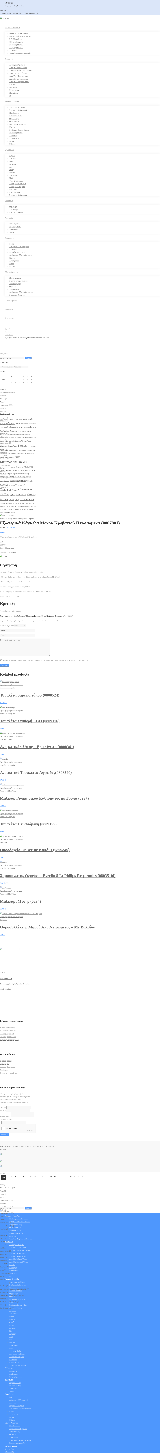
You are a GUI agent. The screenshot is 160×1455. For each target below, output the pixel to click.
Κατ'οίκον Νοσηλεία (7, 519)
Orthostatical (3, 1273)
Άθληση (4, 419)
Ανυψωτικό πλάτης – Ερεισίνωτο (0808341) (37, 747)
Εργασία (9, 441)
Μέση (17, 457)
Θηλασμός (26, 441)
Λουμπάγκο (9, 457)
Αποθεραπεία (27, 419)
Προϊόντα (8, 332)
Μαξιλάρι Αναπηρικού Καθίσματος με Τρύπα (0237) (44, 798)
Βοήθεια (10, 427)
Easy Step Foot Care (5, 1223)
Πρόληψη (21, 480)
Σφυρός (30, 481)
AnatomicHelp (4, 405)
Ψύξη (13, 512)
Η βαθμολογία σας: (7, 626)
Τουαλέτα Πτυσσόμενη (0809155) (28, 824)
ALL (3, 379)
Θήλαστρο (17, 441)
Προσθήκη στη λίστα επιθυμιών (11, 685)
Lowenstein (3, 1245)
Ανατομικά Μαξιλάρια (8, 791)
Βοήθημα (17, 427)
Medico (2, 1254)
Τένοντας (12, 485)
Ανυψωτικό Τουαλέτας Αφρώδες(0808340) (36, 772)
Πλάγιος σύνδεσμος (6, 470)
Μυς (24, 461)
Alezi (1, 396)
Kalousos (2, 1235)
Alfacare (2, 399)
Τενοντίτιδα (20, 485)
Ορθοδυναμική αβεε (5, 1308)
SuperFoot (3, 1286)
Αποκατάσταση (7, 423)
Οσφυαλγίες (27, 466)
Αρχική (7, 329)
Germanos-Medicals (5, 1226)
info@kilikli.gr (5, 989)
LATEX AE (3, 1238)
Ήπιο (16, 419)
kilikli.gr (3, 10)
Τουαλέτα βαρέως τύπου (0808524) (29, 695)
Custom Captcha (6, 1119)
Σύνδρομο (4, 485)
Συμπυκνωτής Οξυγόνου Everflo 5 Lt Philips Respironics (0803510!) (57, 875)
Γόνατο (33, 427)
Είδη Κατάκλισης (6, 739)
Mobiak (2, 1257)
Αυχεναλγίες (32, 423)
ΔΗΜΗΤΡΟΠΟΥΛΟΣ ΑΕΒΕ (8, 1302)
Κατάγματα (4, 450)
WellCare (2, 1292)
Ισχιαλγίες (13, 446)
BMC (1, 411)
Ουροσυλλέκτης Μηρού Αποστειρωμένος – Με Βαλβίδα (47, 927)
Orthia (2, 1270)
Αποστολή (4, 1135)
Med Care (3, 1248)
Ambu (2, 402)
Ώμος (20, 419)
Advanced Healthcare (6, 392)
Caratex (2, 1216)
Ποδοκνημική (18, 470)
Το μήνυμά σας (5, 1116)
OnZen (2, 1264)
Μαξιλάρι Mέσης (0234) (20, 901)
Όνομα (3, 1107)
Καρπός (32, 446)
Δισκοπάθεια (15, 431)
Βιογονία (2, 1298)
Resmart (2, 1276)
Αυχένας (25, 423)
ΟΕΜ (1, 1305)
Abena (2, 389)
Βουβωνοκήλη (25, 427)
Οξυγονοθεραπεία (7, 467)
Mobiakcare (9, 335)
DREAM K (3, 1219)
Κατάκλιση (12, 450)
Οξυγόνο (18, 467)
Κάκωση (23, 445)
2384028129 (6, 978)
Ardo (1, 408)
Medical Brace (4, 1251)
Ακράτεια (3, 842)
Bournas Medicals (5, 1213)
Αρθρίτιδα (19, 423)
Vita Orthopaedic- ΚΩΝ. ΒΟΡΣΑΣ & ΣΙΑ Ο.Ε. (13, 1289)
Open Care (3, 1267)
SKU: (2, 542)
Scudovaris (3, 1283)
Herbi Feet (3, 1229)
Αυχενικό (3, 427)
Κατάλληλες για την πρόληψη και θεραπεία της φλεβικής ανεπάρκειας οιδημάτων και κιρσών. (17, 453)
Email (3, 1111)
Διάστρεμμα (4, 431)
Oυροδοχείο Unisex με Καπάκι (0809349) (35, 850)
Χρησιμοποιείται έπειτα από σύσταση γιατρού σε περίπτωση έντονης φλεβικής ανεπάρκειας (18, 494)
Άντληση (11, 419)
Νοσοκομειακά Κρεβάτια (25, 519)
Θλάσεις (3, 446)
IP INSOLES (3, 1232)
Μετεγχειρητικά (11, 462)
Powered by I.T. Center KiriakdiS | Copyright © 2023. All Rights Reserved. (27, 1146)
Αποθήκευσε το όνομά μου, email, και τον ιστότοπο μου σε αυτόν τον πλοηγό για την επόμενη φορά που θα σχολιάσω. (46, 660)
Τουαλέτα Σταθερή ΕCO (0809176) (30, 721)
